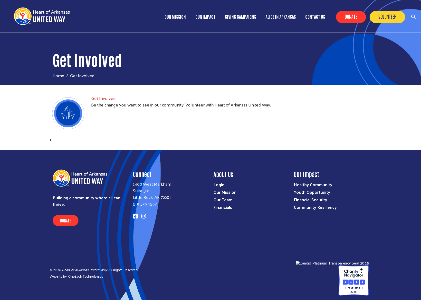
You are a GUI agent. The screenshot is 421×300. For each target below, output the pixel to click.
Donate (351, 16)
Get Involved (103, 98)
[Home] (44, 16)
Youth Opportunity (312, 192)
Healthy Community (313, 184)
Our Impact (205, 16)
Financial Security (310, 199)
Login (218, 184)
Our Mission (175, 16)
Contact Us (315, 16)
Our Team (222, 199)
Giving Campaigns (240, 16)
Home (58, 75)
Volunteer (387, 16)
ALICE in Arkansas (281, 16)
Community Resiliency (315, 207)
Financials (222, 207)
